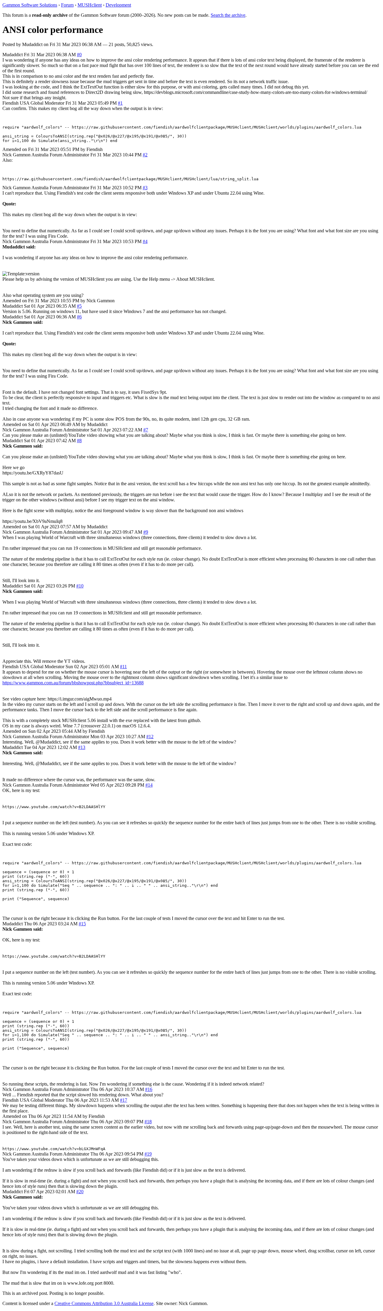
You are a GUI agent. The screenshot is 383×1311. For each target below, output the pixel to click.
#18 (148, 1121)
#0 (79, 54)
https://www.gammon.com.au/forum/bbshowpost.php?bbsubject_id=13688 (73, 682)
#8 (79, 440)
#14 (149, 784)
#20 (79, 1191)
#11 (123, 666)
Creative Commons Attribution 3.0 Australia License (103, 1303)
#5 (79, 306)
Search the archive (228, 15)
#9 (145, 532)
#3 (145, 187)
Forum (67, 4)
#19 (148, 1153)
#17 (123, 1100)
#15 (82, 923)
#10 (79, 585)
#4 (145, 241)
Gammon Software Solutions (29, 4)
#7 (145, 429)
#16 (148, 1089)
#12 (149, 736)
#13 (81, 747)
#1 (120, 103)
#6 (79, 316)
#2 (145, 154)
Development (118, 4)
